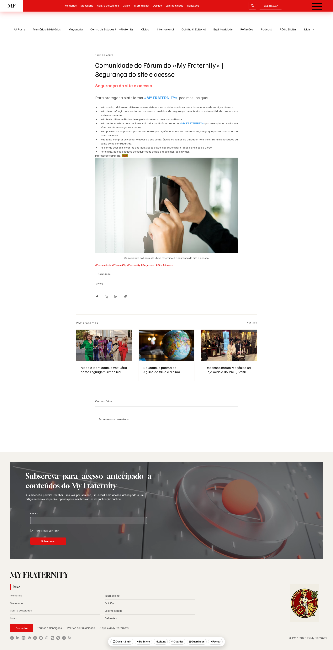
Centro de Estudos (21, 610)
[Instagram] (23, 638)
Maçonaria (75, 29)
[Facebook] (12, 638)
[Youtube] (41, 638)
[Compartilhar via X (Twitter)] (106, 296)
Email (34, 513)
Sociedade (104, 273)
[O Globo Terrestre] (166, 345)
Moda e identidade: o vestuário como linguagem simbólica (104, 369)
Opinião (109, 603)
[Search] (252, 5)
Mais (307, 29)
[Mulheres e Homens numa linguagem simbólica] (104, 345)
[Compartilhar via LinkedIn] (116, 296)
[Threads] (64, 638)
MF (11, 6)
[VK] (52, 638)
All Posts (19, 29)
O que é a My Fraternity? (114, 628)
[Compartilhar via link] (125, 296)
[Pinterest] (29, 638)
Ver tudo (252, 322)
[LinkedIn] (18, 638)
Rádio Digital (288, 29)
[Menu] (317, 6)
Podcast (266, 29)
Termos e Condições (49, 628)
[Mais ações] (235, 55)
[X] (35, 638)
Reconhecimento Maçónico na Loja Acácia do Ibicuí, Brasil (228, 369)
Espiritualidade (223, 29)
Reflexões (246, 29)
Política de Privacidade (81, 628)
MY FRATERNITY (39, 575)
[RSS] (70, 638)
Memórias (16, 595)
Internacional (165, 29)
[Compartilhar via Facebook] (97, 296)
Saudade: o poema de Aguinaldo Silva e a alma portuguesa (161, 369)
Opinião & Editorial (194, 29)
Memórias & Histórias (47, 29)
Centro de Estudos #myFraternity (112, 29)
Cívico (145, 29)
